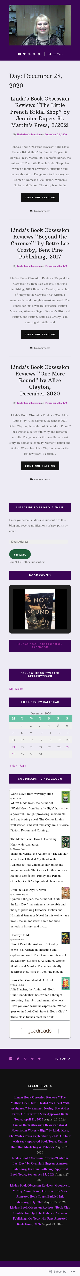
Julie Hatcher (18, 984)
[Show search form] (50, 54)
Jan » (23, 765)
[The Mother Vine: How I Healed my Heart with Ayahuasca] (66, 847)
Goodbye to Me (20, 935)
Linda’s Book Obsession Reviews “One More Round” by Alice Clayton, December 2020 (40, 380)
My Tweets (16, 689)
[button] (30, 618)
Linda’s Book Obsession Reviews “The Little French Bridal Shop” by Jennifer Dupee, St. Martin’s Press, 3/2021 (40, 111)
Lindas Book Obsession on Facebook (40, 645)
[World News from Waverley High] (66, 802)
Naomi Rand (18, 939)
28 (13, 754)
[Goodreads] (29, 54)
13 (68, 733)
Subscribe (20, 554)
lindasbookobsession (29, 134)
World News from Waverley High (31, 793)
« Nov (13, 765)
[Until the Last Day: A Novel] (66, 898)
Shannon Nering (19, 849)
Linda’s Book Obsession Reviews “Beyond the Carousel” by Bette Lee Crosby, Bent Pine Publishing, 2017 (40, 243)
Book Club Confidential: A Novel (31, 980)
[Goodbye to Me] (66, 943)
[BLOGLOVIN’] (40, 1058)
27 (68, 747)
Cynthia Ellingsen (20, 894)
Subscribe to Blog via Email (40, 507)
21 (13, 747)
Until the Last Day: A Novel (28, 889)
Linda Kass (17, 798)
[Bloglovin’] (39, 54)
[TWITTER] (19, 1058)
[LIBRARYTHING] (33, 1058)
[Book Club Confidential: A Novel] (66, 988)
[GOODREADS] (26, 1058)
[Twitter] (24, 54)
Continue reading (40, 197)
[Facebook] (19, 54)
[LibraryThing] (34, 54)
